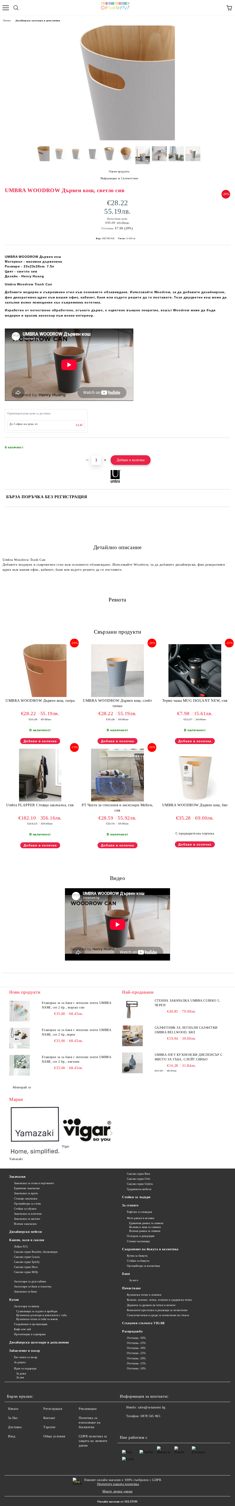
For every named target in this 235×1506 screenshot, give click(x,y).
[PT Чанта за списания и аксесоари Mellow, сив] (117, 800)
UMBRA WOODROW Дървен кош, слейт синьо (117, 703)
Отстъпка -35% (136, 1343)
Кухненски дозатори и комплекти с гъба (41, 1315)
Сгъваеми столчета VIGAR (143, 1323)
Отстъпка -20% (136, 1358)
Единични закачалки (27, 1188)
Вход (11, 1436)
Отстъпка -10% (136, 1368)
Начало (7, 20)
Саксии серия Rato (138, 1173)
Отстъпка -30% (136, 1348)
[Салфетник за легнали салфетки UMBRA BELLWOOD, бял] (132, 1036)
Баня (126, 1274)
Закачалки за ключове (28, 1213)
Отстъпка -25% (136, 1353)
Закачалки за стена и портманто (34, 1183)
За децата (20, 1362)
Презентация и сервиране (30, 1334)
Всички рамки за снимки (144, 1231)
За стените (130, 1205)
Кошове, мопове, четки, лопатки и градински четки (159, 1299)
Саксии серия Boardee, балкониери (35, 1251)
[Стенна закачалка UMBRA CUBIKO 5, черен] (132, 1008)
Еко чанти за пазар (25, 1357)
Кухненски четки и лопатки (144, 1294)
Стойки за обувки (25, 1208)
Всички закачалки (25, 1223)
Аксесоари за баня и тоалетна (32, 1286)
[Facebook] (125, 1425)
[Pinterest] (146, 1425)
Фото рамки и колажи (140, 1218)
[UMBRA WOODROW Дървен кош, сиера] (40, 696)
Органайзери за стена (27, 1203)
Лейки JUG (21, 1246)
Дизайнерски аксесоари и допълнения (37, 20)
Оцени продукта (119, 171)
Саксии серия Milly (26, 1272)
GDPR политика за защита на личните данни (93, 1441)
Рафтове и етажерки (139, 1212)
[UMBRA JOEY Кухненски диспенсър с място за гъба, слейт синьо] (132, 1063)
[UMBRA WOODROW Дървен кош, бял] (194, 800)
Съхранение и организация (31, 1324)
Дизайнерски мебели (25, 1231)
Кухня (14, 1299)
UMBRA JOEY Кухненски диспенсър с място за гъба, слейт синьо (189, 1057)
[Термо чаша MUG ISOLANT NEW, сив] (194, 696)
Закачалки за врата (26, 1193)
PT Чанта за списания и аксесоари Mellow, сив (117, 807)
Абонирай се (21, 1087)
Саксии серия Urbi (138, 1178)
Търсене (49, 1427)
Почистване (131, 1288)
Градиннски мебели (139, 1189)
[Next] (110, 1133)
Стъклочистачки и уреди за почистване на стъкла (158, 1315)
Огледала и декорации (140, 1236)
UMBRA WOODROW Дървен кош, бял (195, 805)
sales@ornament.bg (151, 1407)
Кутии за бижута (137, 1255)
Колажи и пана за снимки (145, 1227)
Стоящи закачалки (25, 1198)
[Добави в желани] (223, 445)
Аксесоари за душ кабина (30, 1281)
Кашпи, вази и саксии (26, 1240)
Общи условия (54, 1436)
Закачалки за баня (25, 1291)
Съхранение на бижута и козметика (150, 1249)
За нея (20, 1377)
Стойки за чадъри (136, 1197)
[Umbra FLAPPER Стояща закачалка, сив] (40, 800)
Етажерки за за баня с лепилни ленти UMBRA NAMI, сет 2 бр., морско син (76, 1005)
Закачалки (17, 1176)
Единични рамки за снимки (146, 1223)
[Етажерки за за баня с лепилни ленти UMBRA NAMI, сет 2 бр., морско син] (19, 1011)
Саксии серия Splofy (27, 1262)
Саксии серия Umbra (140, 1184)
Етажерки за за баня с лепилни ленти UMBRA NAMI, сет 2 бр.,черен (76, 1032)
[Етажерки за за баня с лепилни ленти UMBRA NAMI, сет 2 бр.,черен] (19, 1038)
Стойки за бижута (138, 1260)
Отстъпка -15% (136, 1363)
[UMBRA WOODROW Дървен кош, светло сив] (117, 139)
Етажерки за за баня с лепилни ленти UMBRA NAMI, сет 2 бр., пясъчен (76, 1059)
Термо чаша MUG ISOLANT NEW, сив (195, 700)
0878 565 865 (150, 1416)
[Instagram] (136, 1425)
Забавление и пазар (24, 1350)
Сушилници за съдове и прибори (36, 1311)
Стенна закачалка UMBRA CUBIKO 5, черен (187, 1003)
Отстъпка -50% (136, 1338)
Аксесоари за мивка (26, 1306)
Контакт (49, 1418)
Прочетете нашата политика (118, 1484)
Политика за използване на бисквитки (89, 1422)
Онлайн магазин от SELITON (117, 1501)
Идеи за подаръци (25, 1368)
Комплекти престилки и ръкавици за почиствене (157, 1310)
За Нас (13, 1418)
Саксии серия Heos (26, 1267)
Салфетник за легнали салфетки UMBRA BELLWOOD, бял (186, 1030)
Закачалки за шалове (27, 1218)
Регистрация (52, 1408)
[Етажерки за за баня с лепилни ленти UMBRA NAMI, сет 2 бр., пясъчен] (19, 1065)
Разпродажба (132, 1331)
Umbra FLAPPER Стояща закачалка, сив (40, 805)
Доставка (15, 1427)
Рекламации (88, 1408)
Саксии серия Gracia (26, 1257)
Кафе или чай (22, 1329)
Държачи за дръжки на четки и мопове (151, 1305)
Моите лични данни (117, 1491)
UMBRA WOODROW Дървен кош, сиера (40, 700)
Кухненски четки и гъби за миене (37, 1319)
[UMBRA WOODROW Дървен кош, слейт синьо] (117, 696)
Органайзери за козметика (143, 1265)
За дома (21, 1373)
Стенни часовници (138, 1241)
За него (133, 1280)
